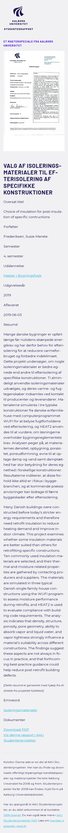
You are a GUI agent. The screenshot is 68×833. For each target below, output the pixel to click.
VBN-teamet (12, 815)
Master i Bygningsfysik (22, 275)
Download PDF (16, 730)
